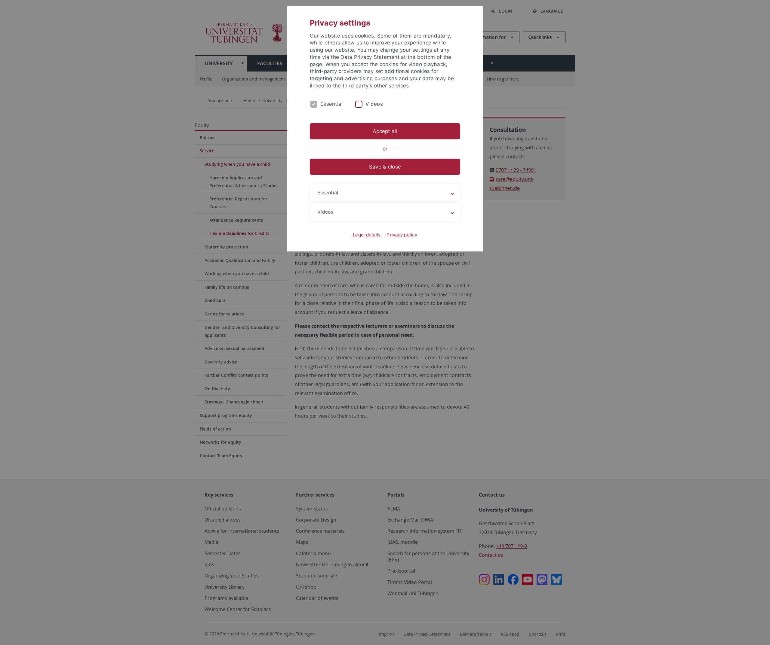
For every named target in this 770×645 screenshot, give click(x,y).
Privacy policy (402, 235)
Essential (331, 104)
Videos (374, 104)
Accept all (385, 131)
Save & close (385, 167)
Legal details (366, 235)
